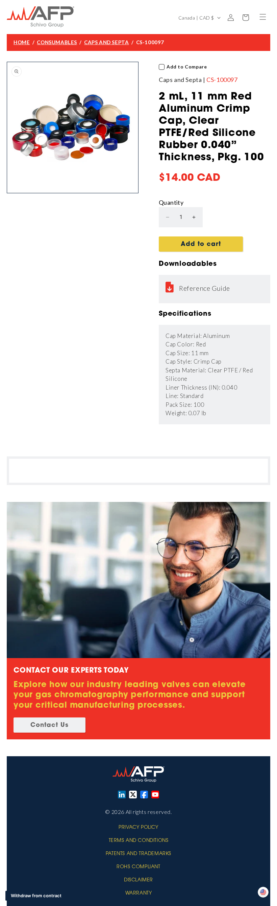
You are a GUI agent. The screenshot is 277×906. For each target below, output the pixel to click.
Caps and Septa (106, 42)
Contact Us (49, 726)
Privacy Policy (138, 827)
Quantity (171, 202)
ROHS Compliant (138, 867)
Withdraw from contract (36, 895)
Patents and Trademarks (138, 854)
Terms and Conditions (139, 841)
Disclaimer (138, 880)
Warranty (138, 893)
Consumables (57, 42)
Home (22, 42)
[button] (262, 16)
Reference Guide (204, 288)
